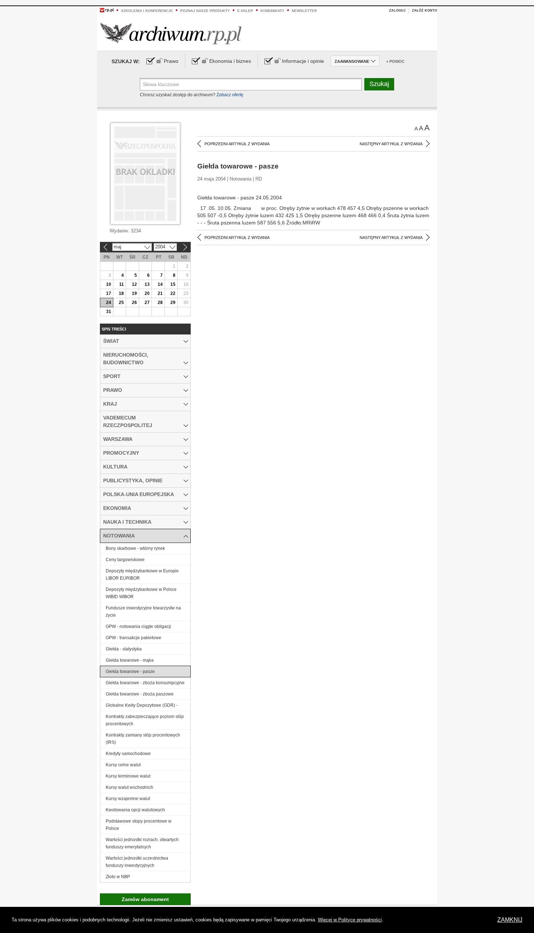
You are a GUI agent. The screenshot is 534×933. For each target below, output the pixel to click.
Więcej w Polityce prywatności (350, 919)
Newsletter (304, 11)
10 (108, 284)
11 (121, 284)
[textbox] (251, 84)
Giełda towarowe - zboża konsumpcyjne (145, 682)
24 (108, 302)
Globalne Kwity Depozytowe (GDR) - (142, 705)
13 (147, 284)
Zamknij (509, 920)
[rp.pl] (107, 10)
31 (108, 311)
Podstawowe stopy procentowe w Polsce (138, 825)
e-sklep (245, 11)
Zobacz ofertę (230, 94)
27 (147, 302)
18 (121, 293)
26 (134, 302)
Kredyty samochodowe (128, 753)
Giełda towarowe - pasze (130, 671)
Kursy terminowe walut (128, 776)
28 (160, 302)
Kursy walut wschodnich (129, 787)
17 (108, 293)
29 (172, 302)
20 (147, 293)
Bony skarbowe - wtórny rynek (135, 548)
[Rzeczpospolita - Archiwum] (171, 33)
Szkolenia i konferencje (147, 11)
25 (121, 302)
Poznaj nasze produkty (205, 11)
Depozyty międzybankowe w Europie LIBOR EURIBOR (142, 574)
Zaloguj (397, 10)
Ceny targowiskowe (125, 559)
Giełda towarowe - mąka (130, 660)
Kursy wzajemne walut (128, 798)
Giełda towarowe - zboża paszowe (140, 694)
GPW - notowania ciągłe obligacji (138, 626)
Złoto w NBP (118, 876)
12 (134, 284)
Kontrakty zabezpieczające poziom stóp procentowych (145, 720)
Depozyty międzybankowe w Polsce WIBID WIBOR (141, 593)
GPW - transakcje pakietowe (133, 637)
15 (172, 284)
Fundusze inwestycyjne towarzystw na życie (143, 611)
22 (172, 293)
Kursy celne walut (123, 764)
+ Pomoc (395, 61)
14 (160, 284)
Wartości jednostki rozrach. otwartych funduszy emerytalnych (142, 843)
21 (160, 293)
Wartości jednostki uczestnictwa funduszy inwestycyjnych (137, 862)
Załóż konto (424, 10)
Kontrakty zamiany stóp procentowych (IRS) (143, 739)
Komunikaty (272, 11)
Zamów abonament (145, 899)
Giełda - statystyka (124, 649)
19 (134, 293)
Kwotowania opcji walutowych (135, 809)
